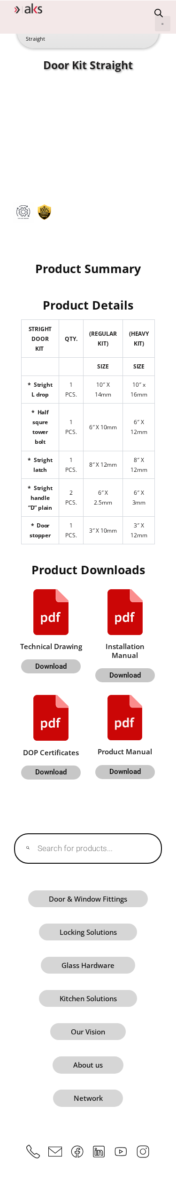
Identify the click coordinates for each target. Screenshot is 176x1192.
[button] (162, 23)
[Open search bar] (158, 13)
